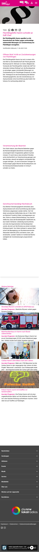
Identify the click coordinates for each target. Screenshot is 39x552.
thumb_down (28, 548)
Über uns (4, 487)
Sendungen (5, 456)
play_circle (32, 548)
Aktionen (4, 461)
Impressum (4, 524)
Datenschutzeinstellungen (28, 524)
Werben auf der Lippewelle (10, 492)
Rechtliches (5, 497)
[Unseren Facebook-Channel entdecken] (2, 528)
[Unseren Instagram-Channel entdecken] (5, 528)
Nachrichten (5, 451)
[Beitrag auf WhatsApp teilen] (9, 30)
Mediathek (4, 482)
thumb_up (35, 548)
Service (3, 476)
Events (3, 466)
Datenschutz (14, 524)
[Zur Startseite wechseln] (5, 3)
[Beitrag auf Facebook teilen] (12, 30)
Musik (3, 471)
